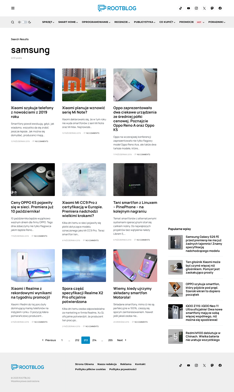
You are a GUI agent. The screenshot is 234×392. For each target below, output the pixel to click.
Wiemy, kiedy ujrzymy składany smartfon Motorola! (132, 293)
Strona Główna (84, 364)
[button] (13, 8)
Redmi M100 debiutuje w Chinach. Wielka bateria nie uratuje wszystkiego (203, 336)
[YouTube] (188, 8)
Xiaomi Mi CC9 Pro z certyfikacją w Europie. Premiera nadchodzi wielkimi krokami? (82, 209)
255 (110, 340)
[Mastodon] (212, 8)
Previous (50, 340)
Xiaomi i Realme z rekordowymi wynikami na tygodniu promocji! (31, 293)
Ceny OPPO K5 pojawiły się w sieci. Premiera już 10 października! (32, 207)
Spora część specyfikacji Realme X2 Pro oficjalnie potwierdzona (82, 295)
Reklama (125, 364)
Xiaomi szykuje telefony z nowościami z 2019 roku (32, 112)
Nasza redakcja (107, 364)
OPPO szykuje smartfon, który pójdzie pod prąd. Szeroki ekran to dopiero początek (203, 289)
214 (94, 340)
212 (77, 340)
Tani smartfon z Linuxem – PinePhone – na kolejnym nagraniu (135, 207)
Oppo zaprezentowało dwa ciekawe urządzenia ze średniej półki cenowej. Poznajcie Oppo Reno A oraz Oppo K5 (135, 118)
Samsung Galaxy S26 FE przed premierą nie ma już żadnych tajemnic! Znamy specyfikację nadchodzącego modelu (204, 244)
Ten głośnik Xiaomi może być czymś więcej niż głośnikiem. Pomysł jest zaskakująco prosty (203, 267)
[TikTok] (181, 8)
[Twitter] (204, 8)
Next (120, 340)
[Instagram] (196, 8)
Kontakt (140, 364)
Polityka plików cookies (90, 369)
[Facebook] (220, 8)
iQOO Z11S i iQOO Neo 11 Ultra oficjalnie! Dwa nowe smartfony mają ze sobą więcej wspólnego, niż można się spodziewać (204, 313)
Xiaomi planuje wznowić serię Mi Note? (83, 110)
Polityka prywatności (122, 369)
